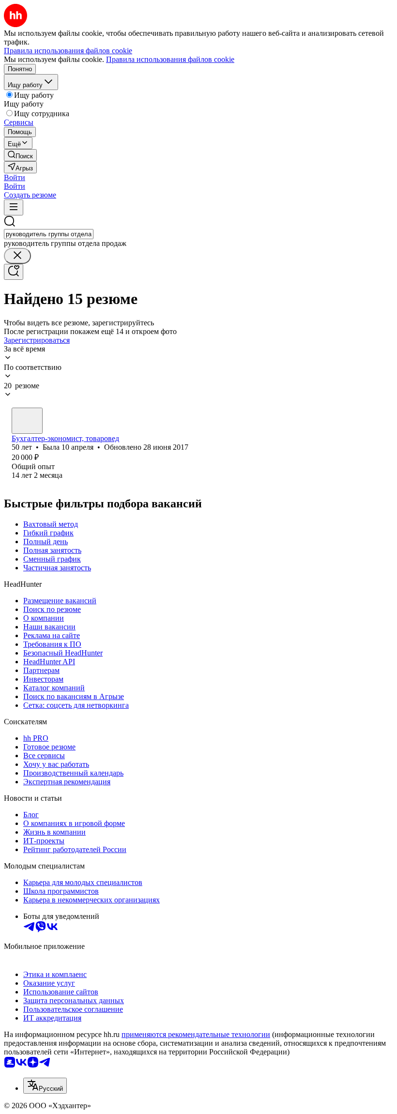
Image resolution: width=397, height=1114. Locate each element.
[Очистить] (17, 256)
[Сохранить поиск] (13, 272)
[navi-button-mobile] (13, 207)
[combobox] (48, 234)
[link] (20, 155)
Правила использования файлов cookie (170, 59)
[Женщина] (27, 421)
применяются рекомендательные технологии (196, 1034)
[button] (14, 177)
